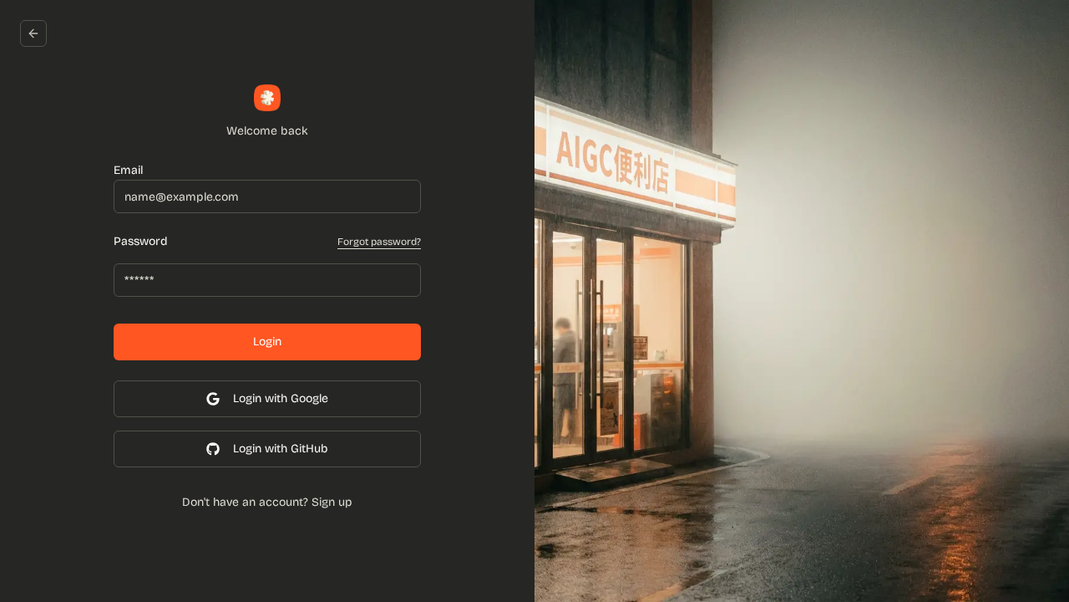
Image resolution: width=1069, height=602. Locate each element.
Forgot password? (379, 241)
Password (141, 241)
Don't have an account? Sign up (267, 502)
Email (128, 170)
